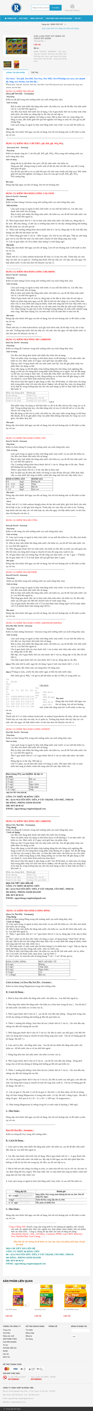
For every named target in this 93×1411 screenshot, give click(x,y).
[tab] (15, 72)
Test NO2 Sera (40, 1309)
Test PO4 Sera (11, 1309)
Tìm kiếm (29, 1330)
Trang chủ (7, 1330)
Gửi (74, 1336)
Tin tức (5, 1345)
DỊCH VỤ (6, 1357)
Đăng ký (77, 10)
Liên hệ (6, 1354)
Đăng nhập (68, 10)
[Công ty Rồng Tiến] (16, 7)
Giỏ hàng (29, 1339)
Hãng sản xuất (8, 1336)
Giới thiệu (6, 1333)
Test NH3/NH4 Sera (71, 1309)
